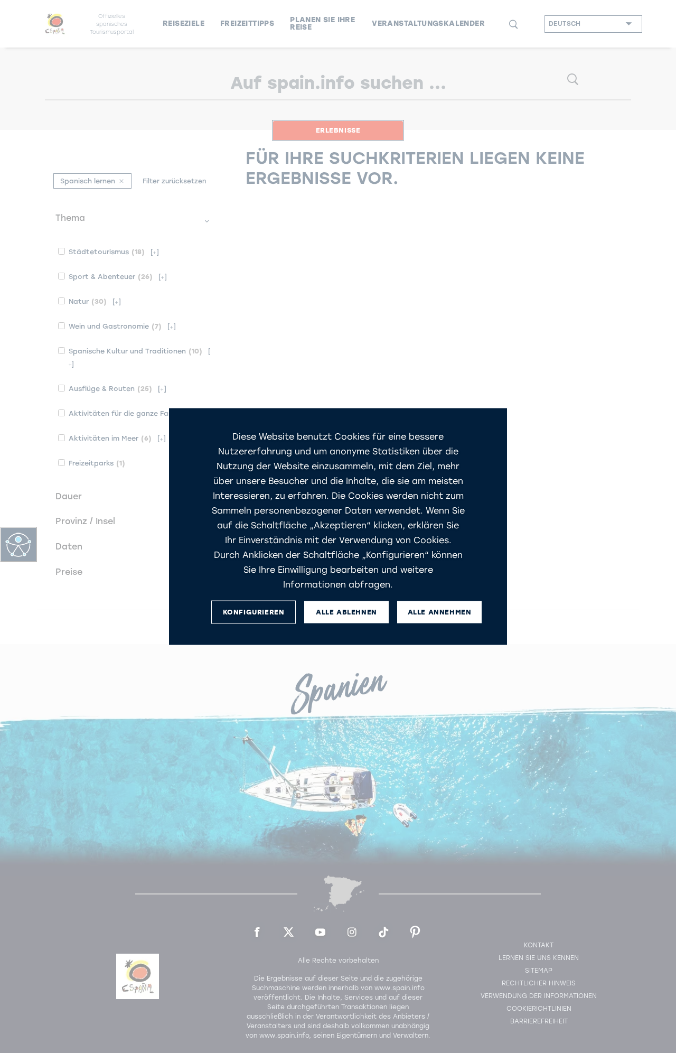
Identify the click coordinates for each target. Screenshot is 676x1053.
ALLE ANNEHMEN (440, 612)
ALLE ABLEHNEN (346, 612)
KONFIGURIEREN (254, 612)
